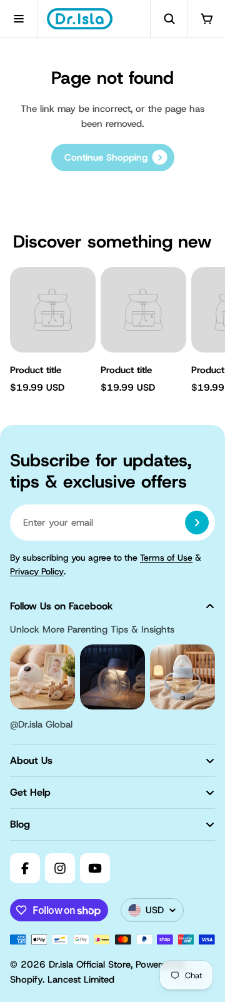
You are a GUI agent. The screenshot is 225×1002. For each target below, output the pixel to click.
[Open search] (169, 19)
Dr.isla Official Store (90, 964)
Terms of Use (166, 557)
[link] (112, 157)
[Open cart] (206, 19)
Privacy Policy (37, 571)
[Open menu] (19, 19)
